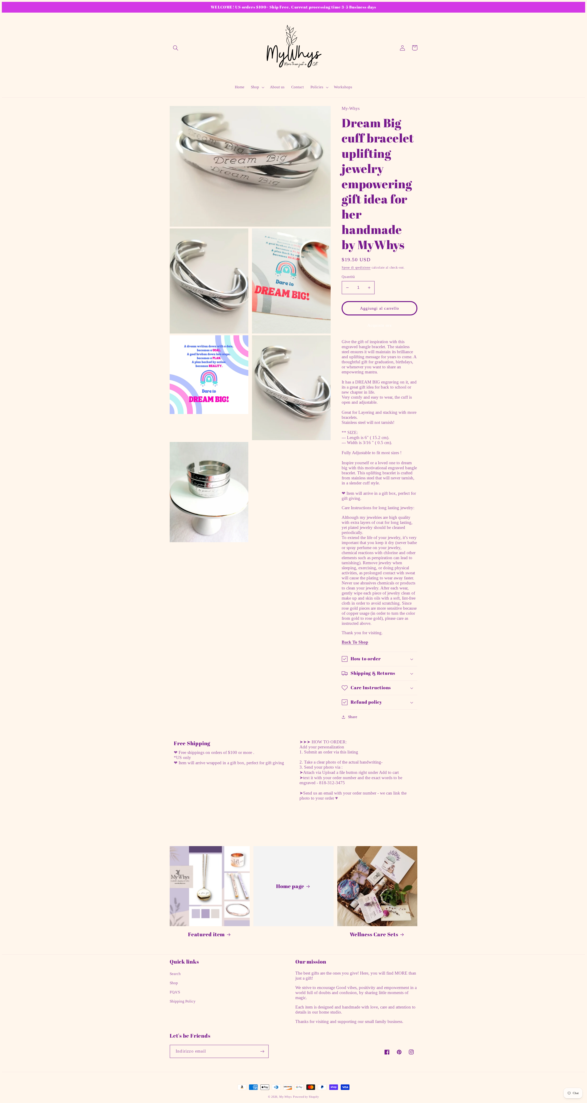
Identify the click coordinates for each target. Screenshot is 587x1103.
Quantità (348, 277)
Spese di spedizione (356, 267)
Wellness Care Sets (374, 934)
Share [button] (352, 717)
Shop (174, 983)
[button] (176, 48)
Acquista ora (379, 325)
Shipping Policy (183, 1001)
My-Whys (285, 1096)
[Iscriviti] (262, 1051)
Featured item (206, 934)
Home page (290, 886)
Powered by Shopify (306, 1096)
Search (175, 974)
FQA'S (175, 992)
